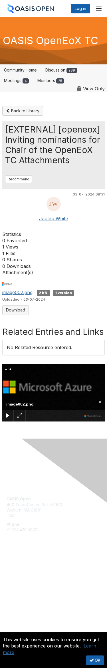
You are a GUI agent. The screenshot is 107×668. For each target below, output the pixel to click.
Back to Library (24, 110)
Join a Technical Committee (32, 584)
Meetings (15, 80)
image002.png (17, 292)
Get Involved (19, 567)
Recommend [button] (18, 179)
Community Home (20, 70)
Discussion (60, 70)
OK (97, 660)
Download (15, 309)
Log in (80, 8)
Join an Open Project (27, 575)
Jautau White (53, 218)
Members (49, 80)
